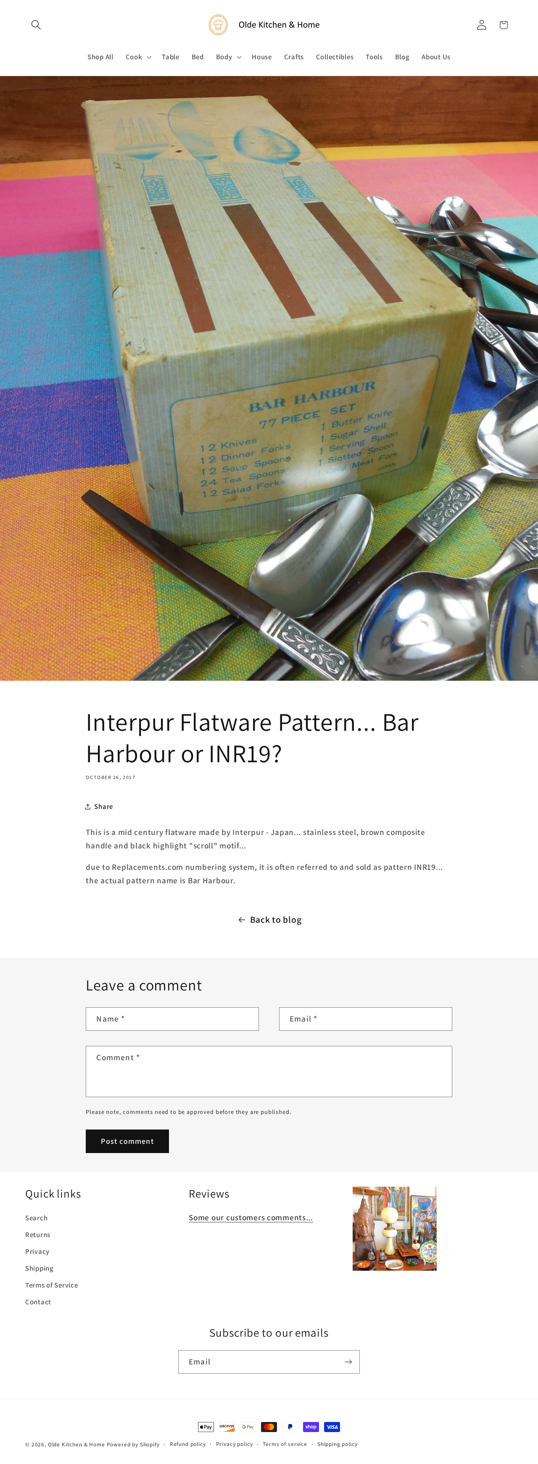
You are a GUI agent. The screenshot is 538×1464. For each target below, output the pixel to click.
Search (36, 1217)
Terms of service (285, 1444)
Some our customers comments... (251, 1217)
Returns (37, 1234)
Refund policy (188, 1444)
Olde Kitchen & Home (76, 1444)
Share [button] (103, 806)
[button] (36, 25)
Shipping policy (337, 1444)
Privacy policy (234, 1444)
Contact (38, 1301)
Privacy (37, 1251)
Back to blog (276, 919)
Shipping (39, 1268)
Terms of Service (51, 1285)
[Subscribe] (348, 1362)
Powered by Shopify (133, 1444)
